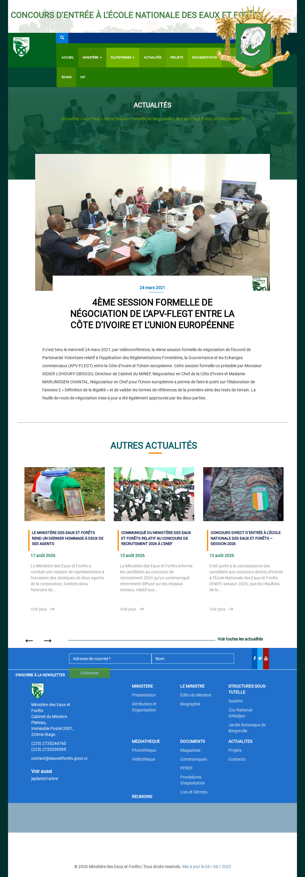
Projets (235, 750)
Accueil (68, 57)
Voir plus (39, 609)
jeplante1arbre (44, 778)
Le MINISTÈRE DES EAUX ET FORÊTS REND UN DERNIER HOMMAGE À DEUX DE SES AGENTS (67, 538)
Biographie (190, 704)
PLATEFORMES (121, 57)
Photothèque (144, 750)
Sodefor (235, 701)
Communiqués (193, 759)
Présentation (144, 695)
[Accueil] (32, 50)
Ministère (91, 57)
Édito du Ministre (195, 695)
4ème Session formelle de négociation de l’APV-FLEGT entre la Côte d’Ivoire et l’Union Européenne (152, 313)
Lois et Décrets (193, 792)
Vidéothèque (143, 759)
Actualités (152, 57)
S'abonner (89, 673)
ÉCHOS (66, 77)
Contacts (236, 759)
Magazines (190, 750)
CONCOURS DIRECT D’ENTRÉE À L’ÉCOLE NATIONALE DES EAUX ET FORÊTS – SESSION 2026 (246, 538)
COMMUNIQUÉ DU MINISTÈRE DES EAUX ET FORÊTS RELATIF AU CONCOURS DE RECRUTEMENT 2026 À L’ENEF (156, 538)
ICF (82, 77)
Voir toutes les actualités (240, 639)
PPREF (186, 768)
